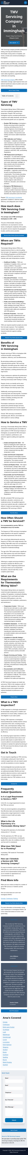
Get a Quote (13, 42)
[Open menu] (25, 2)
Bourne (5, 1059)
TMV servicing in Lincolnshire (14, 197)
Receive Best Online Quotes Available (14, 235)
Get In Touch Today (14, 90)
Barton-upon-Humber (8, 1027)
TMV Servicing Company (8, 79)
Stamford (5, 1064)
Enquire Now (14, 697)
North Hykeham (7, 1044)
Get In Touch (14, 1130)
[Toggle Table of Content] (16, 96)
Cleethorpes (9, 898)
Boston (5, 1052)
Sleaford (5, 1049)
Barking (15, 898)
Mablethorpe (6, 1034)
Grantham (5, 1054)
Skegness (5, 1047)
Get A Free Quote (14, 1010)
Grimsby (3, 898)
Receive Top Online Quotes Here (14, 337)
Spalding (5, 1057)
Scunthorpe (6, 1029)
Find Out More (14, 512)
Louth (4, 1032)
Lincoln (5, 1039)
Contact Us (14, 783)
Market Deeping (7, 1062)
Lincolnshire (6, 1042)
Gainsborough (7, 1037)
